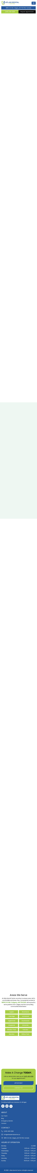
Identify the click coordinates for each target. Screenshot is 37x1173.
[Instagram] (18, 392)
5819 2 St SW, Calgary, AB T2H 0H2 (14, 1002)
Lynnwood (25, 1016)
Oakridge (12, 1016)
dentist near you (9, 623)
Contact (3, 1123)
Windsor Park (11, 1030)
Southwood (25, 1021)
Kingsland (11, 1025)
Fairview (25, 1030)
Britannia (25, 1025)
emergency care (9, 283)
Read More (8, 632)
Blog (2, 1118)
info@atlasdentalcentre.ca (12, 1134)
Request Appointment (27, 12)
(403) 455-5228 (10, 12)
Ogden (11, 1012)
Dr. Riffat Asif (22, 593)
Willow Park (25, 1034)
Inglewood (11, 1021)
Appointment (18, 1083)
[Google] (22, 392)
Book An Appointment (18, 294)
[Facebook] (14, 392)
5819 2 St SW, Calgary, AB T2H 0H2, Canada (18, 8)
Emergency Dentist (7, 1121)
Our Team (4, 1116)
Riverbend (25, 1012)
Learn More (8, 684)
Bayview (11, 1034)
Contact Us (18, 1088)
